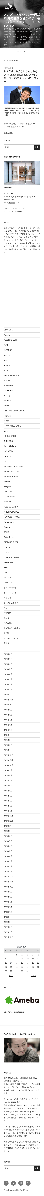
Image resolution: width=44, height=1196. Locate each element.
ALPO (6, 345)
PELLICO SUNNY (11, 507)
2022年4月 (8, 917)
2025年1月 (8, 750)
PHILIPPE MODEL (11, 512)
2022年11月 (8, 881)
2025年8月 (8, 715)
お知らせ (7, 598)
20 (6, 967)
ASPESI (7, 365)
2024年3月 (8, 801)
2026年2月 (8, 684)
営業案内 (7, 613)
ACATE (7, 335)
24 (27, 967)
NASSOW (8, 492)
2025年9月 (8, 710)
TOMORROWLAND (12, 557)
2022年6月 (8, 907)
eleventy (7, 396)
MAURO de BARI (11, 476)
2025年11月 (8, 700)
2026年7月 (8, 659)
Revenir (7, 527)
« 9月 (11, 975)
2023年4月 (8, 856)
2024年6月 (8, 785)
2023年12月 (8, 816)
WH (5, 572)
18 (33, 963)
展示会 (6, 618)
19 (38, 963)
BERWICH (8, 380)
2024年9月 (8, 770)
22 (16, 967)
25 (33, 967)
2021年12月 (8, 937)
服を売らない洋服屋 (12, 628)
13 (6, 963)
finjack (6, 421)
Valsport (7, 567)
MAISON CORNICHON (13, 466)
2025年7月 (8, 720)
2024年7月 (8, 780)
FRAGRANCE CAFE (12, 426)
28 (11, 971)
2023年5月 (8, 851)
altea (5, 360)
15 (16, 963)
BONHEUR (8, 385)
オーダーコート (10, 588)
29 (16, 971)
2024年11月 (8, 760)
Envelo (6, 406)
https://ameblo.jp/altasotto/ (14, 1012)
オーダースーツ (10, 593)
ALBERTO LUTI (10, 340)
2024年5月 (8, 791)
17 (27, 963)
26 (38, 967)
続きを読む (8, 133)
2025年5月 (8, 730)
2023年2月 (8, 866)
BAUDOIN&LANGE (12, 375)
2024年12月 (8, 755)
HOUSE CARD (10, 436)
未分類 (6, 633)
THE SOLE (8, 552)
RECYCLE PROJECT (13, 517)
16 (22, 963)
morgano (7, 486)
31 (27, 971)
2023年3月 (8, 861)
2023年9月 (8, 831)
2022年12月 (8, 876)
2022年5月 (8, 912)
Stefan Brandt (9, 537)
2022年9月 (8, 892)
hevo (6, 431)
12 (38, 959)
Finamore (7, 416)
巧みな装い (8, 623)
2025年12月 (8, 694)
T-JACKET (8, 547)
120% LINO (8, 330)
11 (33, 959)
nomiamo (7, 502)
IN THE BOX (9, 441)
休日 (5, 608)
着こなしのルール (11, 638)
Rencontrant (8, 522)
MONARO (8, 481)
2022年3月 (8, 922)
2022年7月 (8, 902)
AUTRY (7, 370)
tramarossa (8, 562)
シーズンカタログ (11, 603)
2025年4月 (8, 735)
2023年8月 (8, 836)
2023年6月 (8, 846)
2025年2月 (8, 745)
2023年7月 (8, 841)
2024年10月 (8, 765)
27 (6, 971)
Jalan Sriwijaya (10, 446)
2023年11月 (8, 821)
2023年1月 (8, 871)
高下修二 (7, 643)
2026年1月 (8, 689)
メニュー (23, 51)
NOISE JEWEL (10, 497)
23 (22, 967)
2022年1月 (8, 932)
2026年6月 (8, 664)
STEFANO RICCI (11, 542)
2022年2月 (8, 927)
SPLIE (6, 532)
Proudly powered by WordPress (16, 1190)
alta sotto (7, 355)
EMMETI (7, 401)
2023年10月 (8, 826)
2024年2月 (8, 806)
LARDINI (7, 456)
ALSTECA (8, 350)
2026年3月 (8, 679)
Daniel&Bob (8, 390)
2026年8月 (8, 654)
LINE (6, 461)
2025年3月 (8, 740)
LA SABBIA (8, 451)
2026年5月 (8, 669)
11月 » (33, 975)
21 (11, 967)
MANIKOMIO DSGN (12, 471)
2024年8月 (8, 775)
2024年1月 (8, 811)
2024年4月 (8, 796)
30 (22, 971)
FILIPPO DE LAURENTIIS (14, 411)
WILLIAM (7, 577)
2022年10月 (8, 887)
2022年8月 (8, 897)
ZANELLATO (9, 583)
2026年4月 (8, 674)
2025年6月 (8, 725)
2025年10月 (8, 704)
